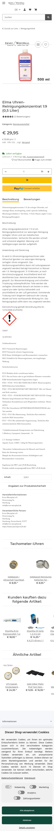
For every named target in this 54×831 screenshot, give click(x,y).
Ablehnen (27, 820)
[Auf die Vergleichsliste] (38, 44)
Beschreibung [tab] (10, 199)
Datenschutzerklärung (12, 778)
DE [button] (16, 9)
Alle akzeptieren (27, 810)
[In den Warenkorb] (4, 37)
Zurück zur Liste (11, 28)
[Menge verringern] (5, 171)
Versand (26, 142)
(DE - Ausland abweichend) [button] (33, 156)
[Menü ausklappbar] (3, 2)
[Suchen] (48, 17)
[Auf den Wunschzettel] (45, 44)
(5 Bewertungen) (22, 116)
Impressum (29, 778)
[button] (24, 10)
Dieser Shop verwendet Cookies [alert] (27, 732)
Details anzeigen (27, 827)
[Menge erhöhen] (48, 171)
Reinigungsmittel (21, 124)
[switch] (8, 787)
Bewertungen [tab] (32, 199)
